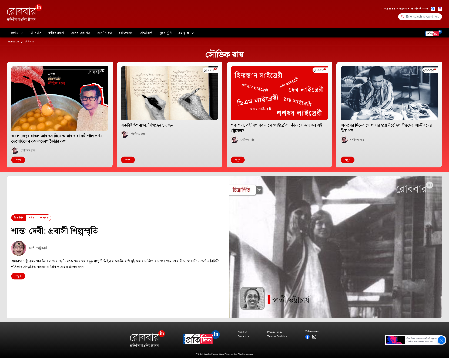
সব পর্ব (42, 218)
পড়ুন (18, 160)
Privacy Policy (274, 332)
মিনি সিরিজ (104, 33)
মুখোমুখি (166, 33)
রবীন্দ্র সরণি (56, 33)
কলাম (14, 33)
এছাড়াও (184, 33)
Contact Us (243, 336)
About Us (242, 332)
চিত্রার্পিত (19, 217)
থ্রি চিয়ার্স (35, 33)
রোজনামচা (126, 33)
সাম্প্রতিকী (146, 33)
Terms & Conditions (277, 336)
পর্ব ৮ (31, 218)
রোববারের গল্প (80, 33)
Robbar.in (13, 41)
